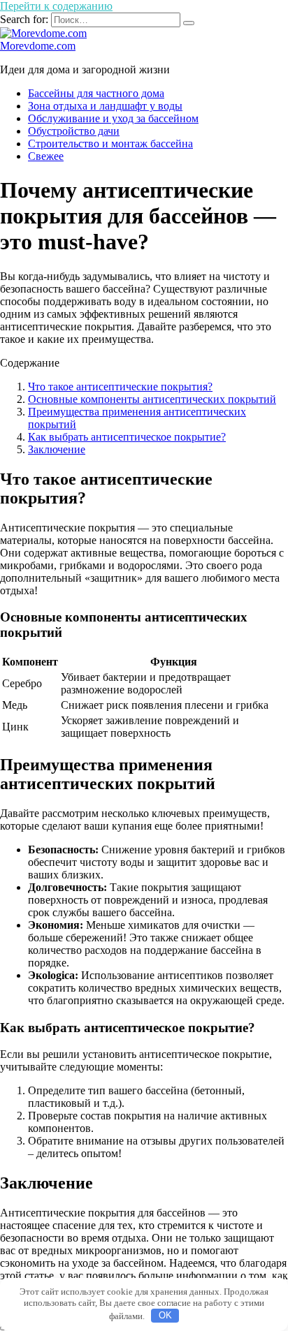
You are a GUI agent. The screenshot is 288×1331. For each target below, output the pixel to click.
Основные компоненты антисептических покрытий (152, 399)
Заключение (56, 449)
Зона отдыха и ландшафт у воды (105, 106)
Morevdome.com (37, 46)
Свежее (46, 156)
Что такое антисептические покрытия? (120, 386)
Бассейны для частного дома (96, 93)
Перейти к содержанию (56, 6)
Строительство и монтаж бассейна (110, 143)
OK (165, 1315)
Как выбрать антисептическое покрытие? (127, 437)
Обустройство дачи (74, 131)
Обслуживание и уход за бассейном (113, 118)
